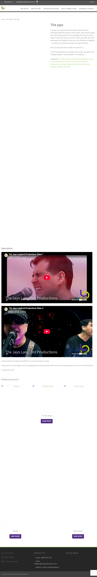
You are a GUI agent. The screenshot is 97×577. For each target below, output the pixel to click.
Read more (15, 536)
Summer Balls (66, 64)
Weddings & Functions (86, 8)
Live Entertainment (57, 61)
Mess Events (69, 61)
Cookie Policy (9, 553)
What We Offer (36, 8)
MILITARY (10, 19)
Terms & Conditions (11, 561)
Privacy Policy (9, 557)
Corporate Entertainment (80, 59)
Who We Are (24, 8)
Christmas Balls (64, 59)
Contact (92, 2)
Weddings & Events (63, 67)
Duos (91, 59)
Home (3, 19)
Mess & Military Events (69, 8)
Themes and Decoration (51, 8)
